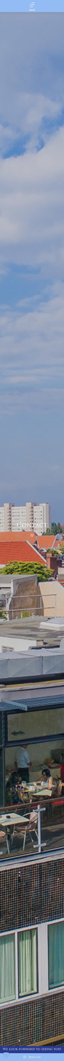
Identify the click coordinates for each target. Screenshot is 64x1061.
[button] (6, 1055)
